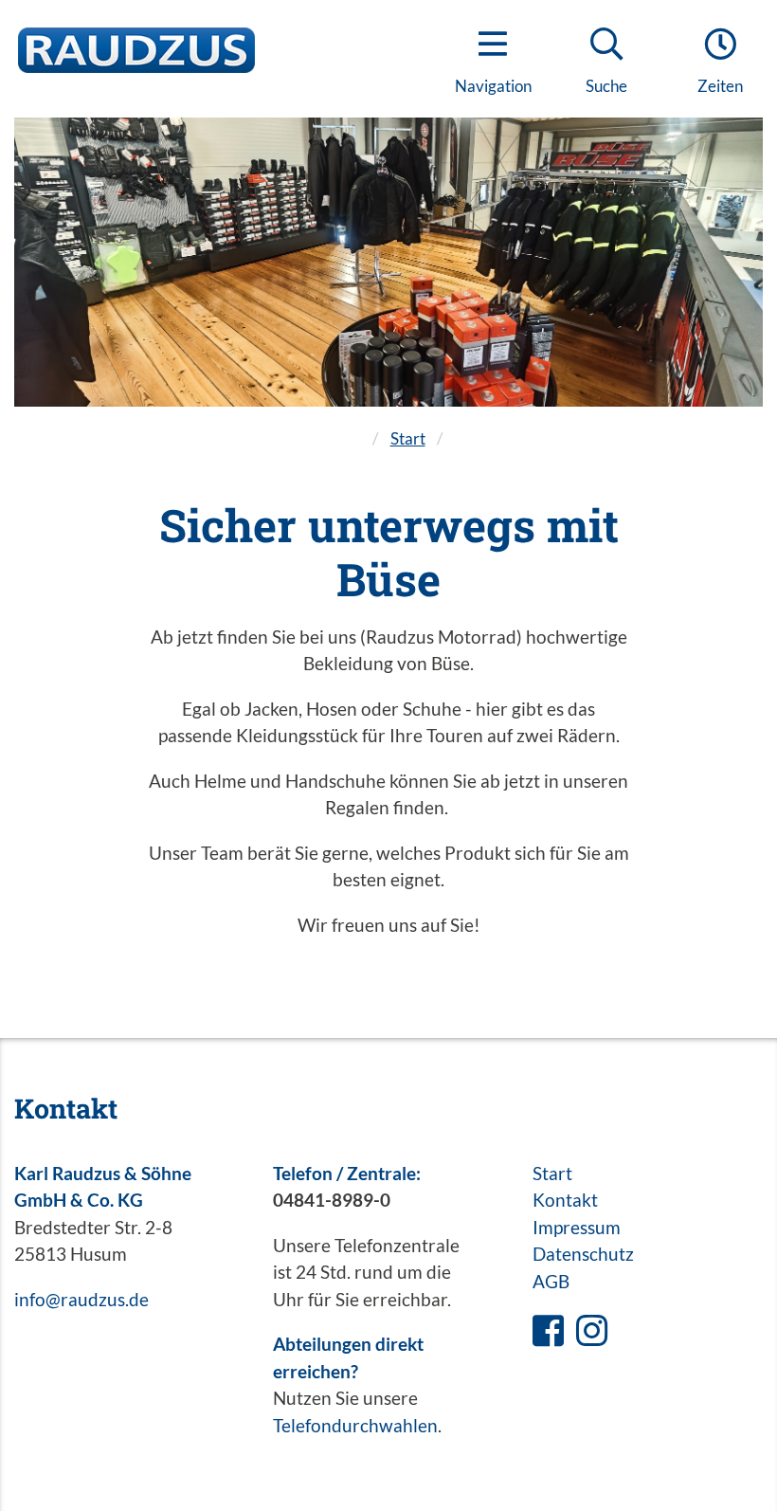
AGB (551, 1281)
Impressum (577, 1227)
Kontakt (565, 1200)
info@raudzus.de (81, 1299)
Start (407, 438)
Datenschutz (583, 1254)
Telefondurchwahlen (355, 1425)
